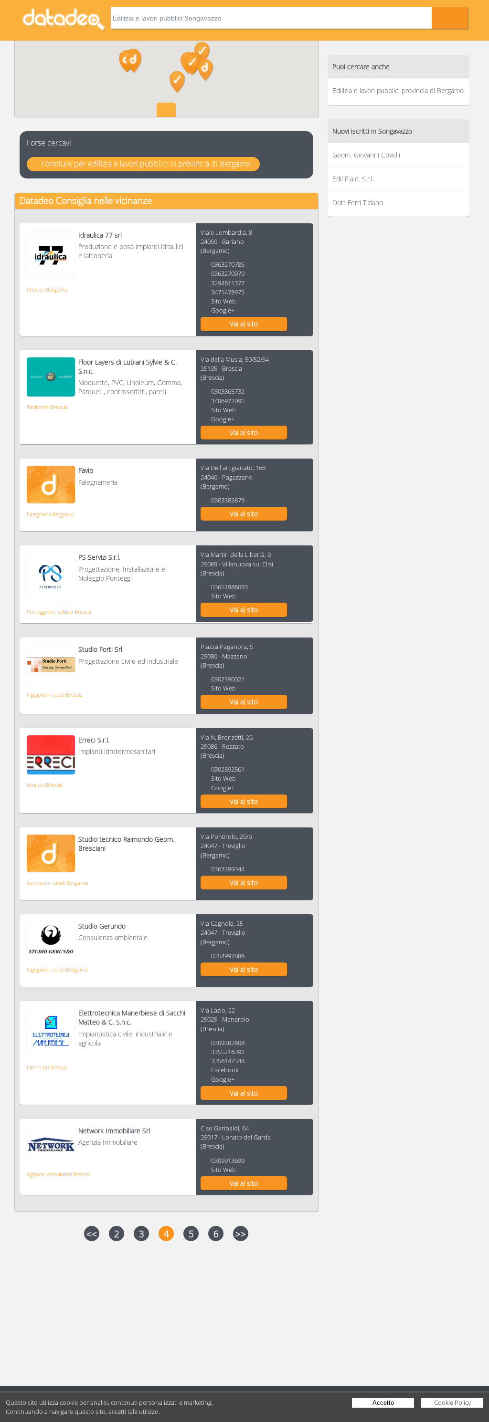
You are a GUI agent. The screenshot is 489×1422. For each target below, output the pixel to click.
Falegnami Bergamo (50, 514)
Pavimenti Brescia (47, 406)
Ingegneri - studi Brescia (55, 694)
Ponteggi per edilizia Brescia (59, 611)
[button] (192, 64)
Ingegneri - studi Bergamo (57, 969)
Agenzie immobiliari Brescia (58, 1174)
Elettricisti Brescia (47, 1067)
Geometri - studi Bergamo (57, 882)
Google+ (222, 310)
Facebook (224, 1070)
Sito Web (223, 301)
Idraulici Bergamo (47, 289)
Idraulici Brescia (45, 784)
